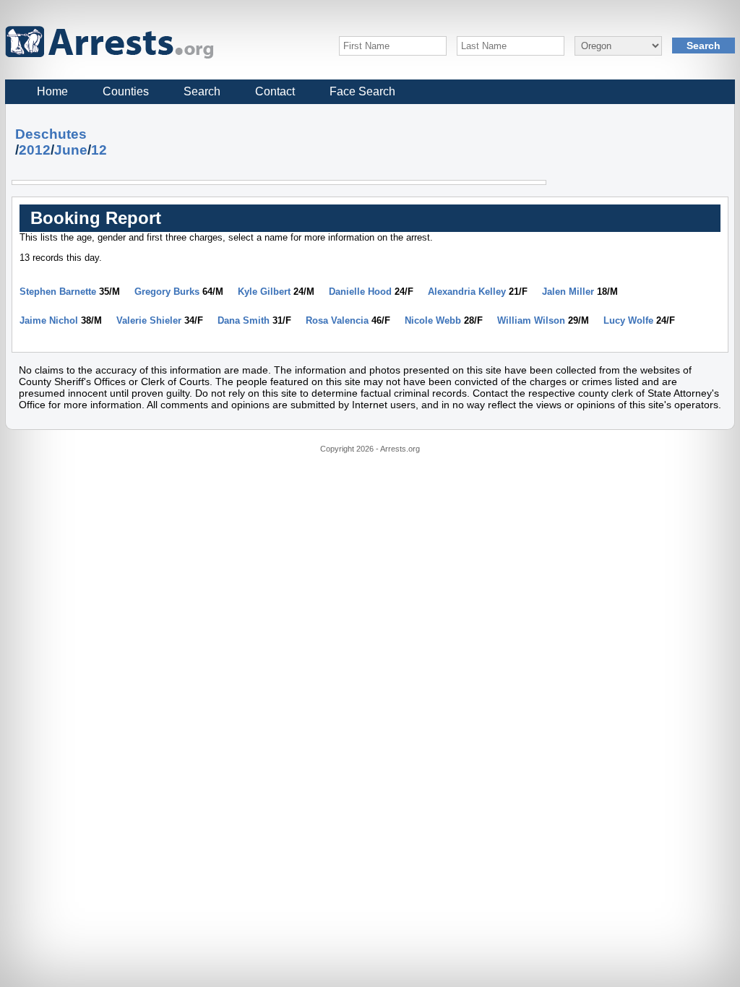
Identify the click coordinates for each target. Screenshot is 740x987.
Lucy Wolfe (628, 320)
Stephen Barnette (58, 291)
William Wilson (531, 320)
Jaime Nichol (49, 320)
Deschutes (51, 134)
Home (52, 91)
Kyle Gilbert (264, 291)
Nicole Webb (433, 320)
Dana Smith (244, 320)
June (70, 150)
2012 (35, 150)
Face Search (362, 91)
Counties (126, 91)
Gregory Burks (166, 291)
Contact (275, 91)
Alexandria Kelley (467, 291)
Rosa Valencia (337, 320)
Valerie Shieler (148, 320)
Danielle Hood (360, 291)
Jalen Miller (568, 291)
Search (202, 91)
